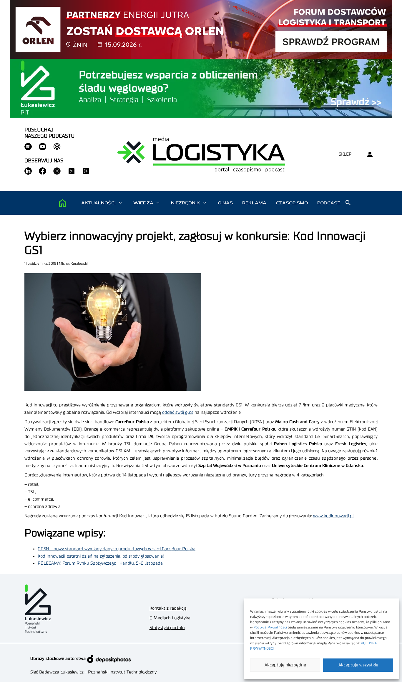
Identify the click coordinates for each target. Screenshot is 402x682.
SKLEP (345, 154)
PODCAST (328, 203)
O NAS (225, 203)
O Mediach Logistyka (169, 618)
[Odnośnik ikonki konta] (370, 154)
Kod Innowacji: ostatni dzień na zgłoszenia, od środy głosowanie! (101, 556)
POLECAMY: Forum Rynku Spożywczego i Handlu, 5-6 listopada (100, 563)
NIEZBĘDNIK (185, 203)
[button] (120, 203)
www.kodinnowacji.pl (333, 516)
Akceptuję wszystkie (358, 665)
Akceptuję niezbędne (285, 665)
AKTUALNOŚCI (98, 203)
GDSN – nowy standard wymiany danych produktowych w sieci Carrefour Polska (116, 549)
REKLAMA (254, 203)
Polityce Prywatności (270, 627)
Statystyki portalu (167, 628)
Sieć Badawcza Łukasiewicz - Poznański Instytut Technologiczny (93, 672)
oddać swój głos (177, 412)
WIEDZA (143, 203)
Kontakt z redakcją (168, 608)
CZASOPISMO (292, 203)
